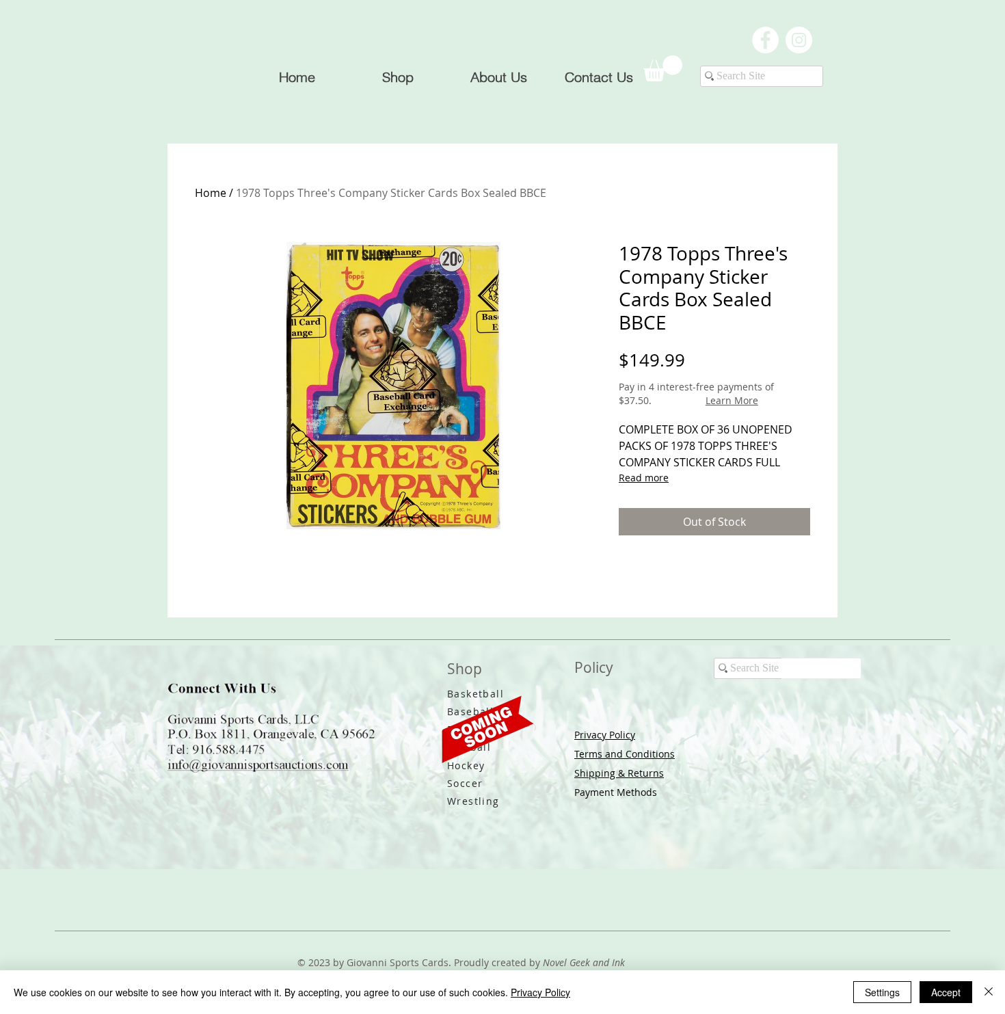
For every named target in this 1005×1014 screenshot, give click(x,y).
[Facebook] (765, 40)
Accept (946, 992)
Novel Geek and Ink (584, 962)
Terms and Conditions (624, 753)
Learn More (732, 400)
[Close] (988, 992)
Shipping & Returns (619, 772)
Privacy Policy (604, 734)
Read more (644, 477)
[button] (662, 68)
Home (210, 192)
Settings (882, 992)
